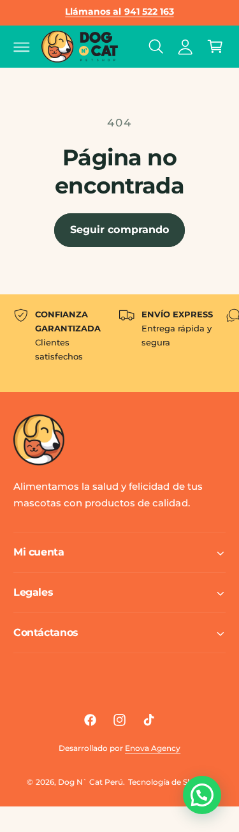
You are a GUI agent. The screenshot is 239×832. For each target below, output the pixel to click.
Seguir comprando (119, 229)
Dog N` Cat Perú (90, 782)
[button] (21, 46)
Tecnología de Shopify (170, 782)
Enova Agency (152, 748)
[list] (119, 343)
